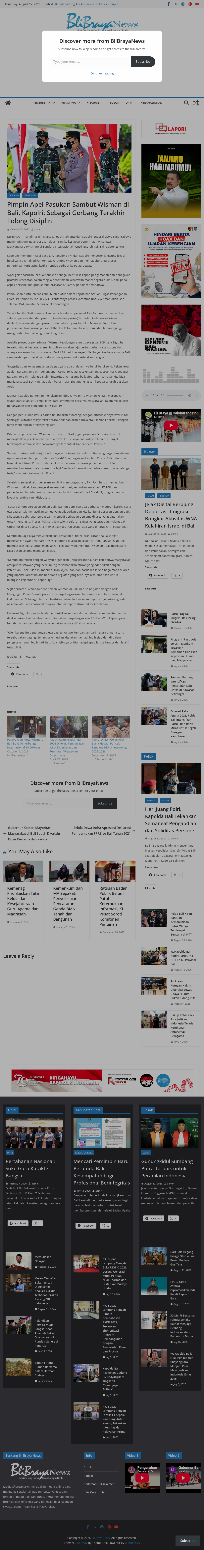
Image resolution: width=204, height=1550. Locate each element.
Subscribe (143, 61)
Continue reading (102, 73)
